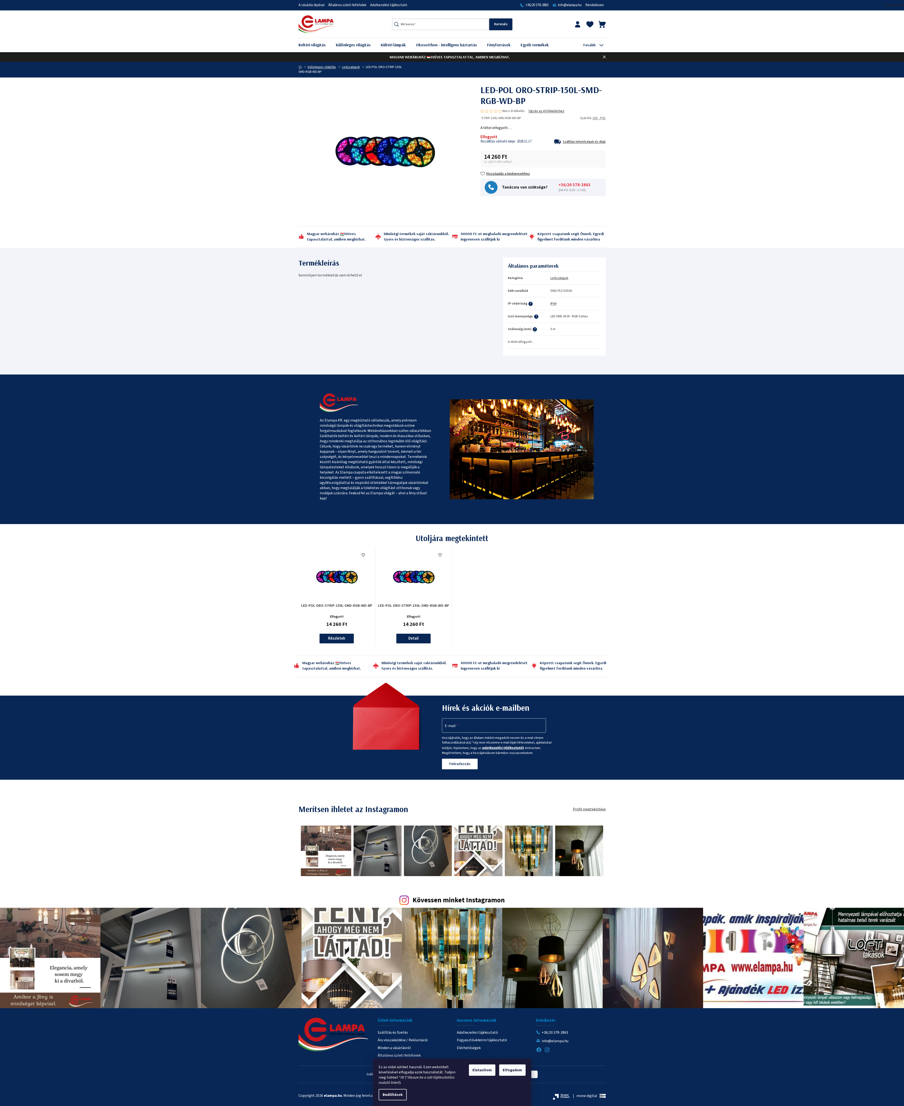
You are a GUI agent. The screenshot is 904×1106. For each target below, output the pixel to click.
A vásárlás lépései (311, 5)
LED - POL (599, 118)
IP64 (553, 303)
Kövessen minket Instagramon (459, 900)
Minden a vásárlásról (394, 1047)
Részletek (336, 638)
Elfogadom (512, 1070)
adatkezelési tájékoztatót (503, 747)
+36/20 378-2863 (537, 5)
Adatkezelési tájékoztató (388, 5)
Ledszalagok (559, 278)
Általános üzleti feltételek (347, 5)
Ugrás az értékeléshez (546, 111)
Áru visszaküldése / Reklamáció (403, 1040)
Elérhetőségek (469, 1047)
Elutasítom (482, 1070)
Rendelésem (594, 5)
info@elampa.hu (570, 5)
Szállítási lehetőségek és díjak (584, 141)
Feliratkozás (459, 763)
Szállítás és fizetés (393, 1032)
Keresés (500, 24)
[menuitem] (315, 45)
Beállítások (393, 1094)
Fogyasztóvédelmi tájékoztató (482, 1040)
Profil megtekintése (589, 809)
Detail (413, 638)
